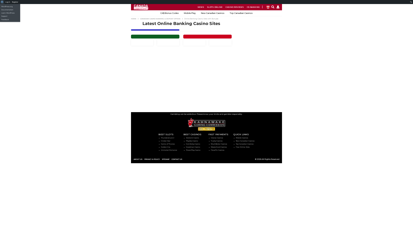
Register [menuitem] (15, 2)
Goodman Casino (193, 147)
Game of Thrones (168, 144)
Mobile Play (190, 13)
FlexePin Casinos (217, 150)
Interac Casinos (217, 138)
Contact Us (176, 159)
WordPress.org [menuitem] (7, 6)
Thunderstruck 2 (167, 138)
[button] (262, 7)
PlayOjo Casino (192, 141)
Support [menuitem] (4, 16)
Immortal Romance (169, 150)
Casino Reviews (235, 7)
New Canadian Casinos (212, 13)
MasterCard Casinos (219, 147)
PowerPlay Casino (193, 150)
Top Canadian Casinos (241, 13)
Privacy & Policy (152, 159)
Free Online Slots (243, 147)
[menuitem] (2, 2)
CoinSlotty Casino (193, 144)
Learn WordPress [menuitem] (8, 13)
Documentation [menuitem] (7, 10)
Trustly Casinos (216, 141)
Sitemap (165, 159)
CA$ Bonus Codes (169, 13)
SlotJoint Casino (192, 138)
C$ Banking (253, 7)
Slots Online (214, 7)
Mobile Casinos (242, 138)
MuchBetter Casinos (219, 144)
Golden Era (165, 147)
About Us (138, 159)
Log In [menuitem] (7, 2)
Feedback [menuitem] (5, 19)
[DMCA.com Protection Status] (206, 129)
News (201, 7)
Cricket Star (165, 141)
